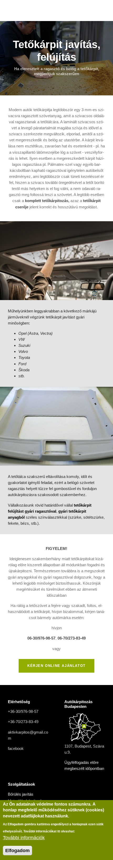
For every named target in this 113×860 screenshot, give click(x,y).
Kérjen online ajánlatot (56, 666)
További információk (24, 837)
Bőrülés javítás (20, 794)
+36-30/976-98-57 (23, 711)
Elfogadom (17, 850)
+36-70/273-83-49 (23, 721)
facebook (16, 748)
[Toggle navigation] (100, 10)
